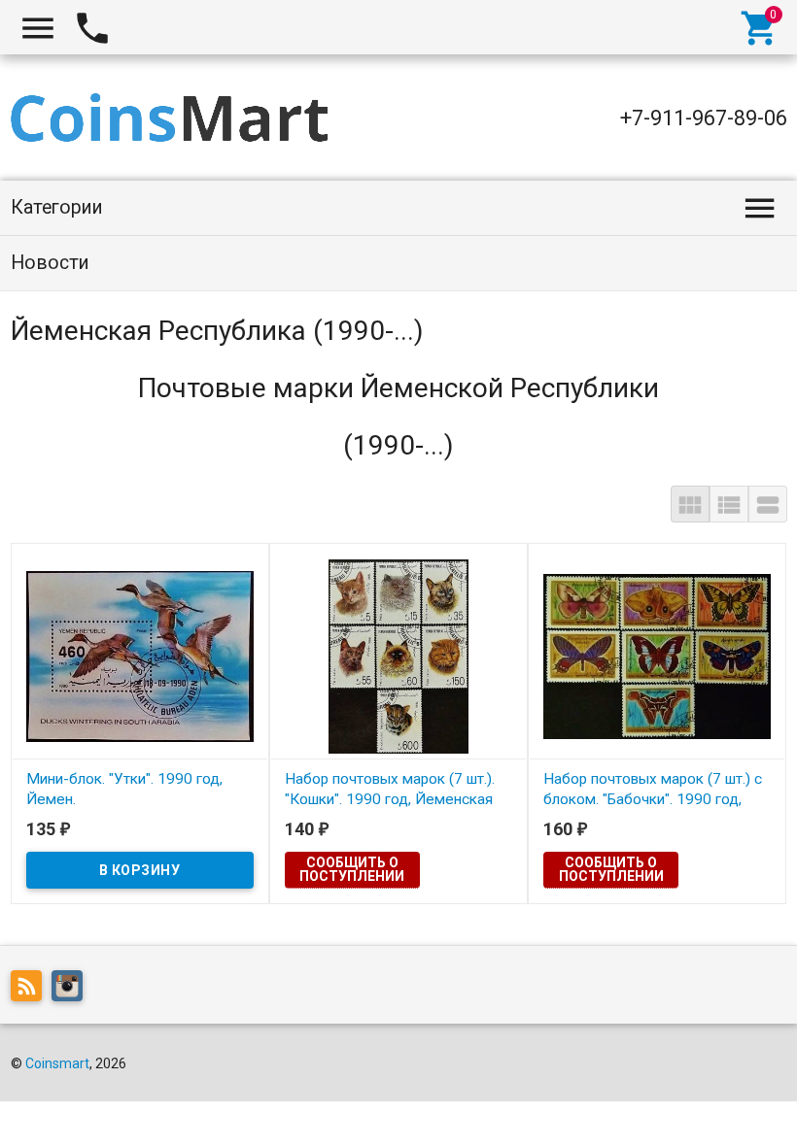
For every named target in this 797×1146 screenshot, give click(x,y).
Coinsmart (57, 1063)
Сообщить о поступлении (351, 869)
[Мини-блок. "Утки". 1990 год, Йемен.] (140, 655)
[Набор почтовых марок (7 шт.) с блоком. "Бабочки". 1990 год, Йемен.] (657, 655)
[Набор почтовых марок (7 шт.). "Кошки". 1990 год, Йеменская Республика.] (398, 655)
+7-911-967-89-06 (703, 118)
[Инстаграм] (72, 989)
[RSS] (31, 989)
